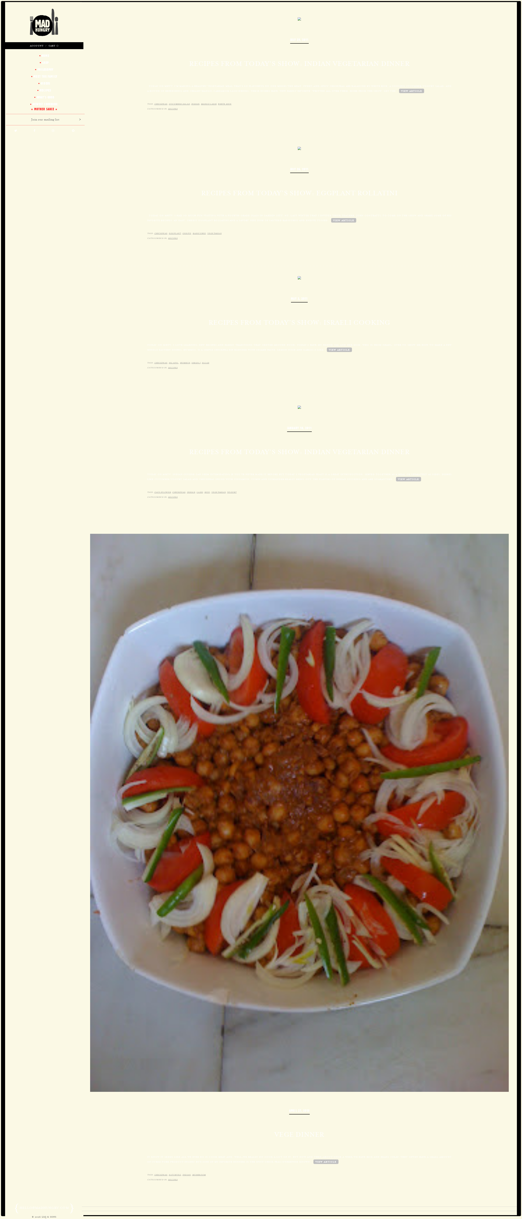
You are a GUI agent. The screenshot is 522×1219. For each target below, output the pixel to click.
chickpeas (160, 104)
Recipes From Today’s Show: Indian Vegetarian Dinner (299, 452)
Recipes (173, 109)
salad (205, 363)
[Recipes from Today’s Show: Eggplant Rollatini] (299, 148)
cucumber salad (179, 104)
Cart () (54, 45)
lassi (200, 492)
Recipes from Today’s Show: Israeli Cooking (299, 322)
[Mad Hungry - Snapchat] (73, 130)
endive (186, 233)
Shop (45, 63)
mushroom (199, 1175)
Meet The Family (45, 76)
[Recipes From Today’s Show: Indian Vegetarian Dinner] (299, 407)
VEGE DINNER (299, 1134)
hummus (185, 363)
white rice (224, 104)
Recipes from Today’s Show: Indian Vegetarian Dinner (299, 63)
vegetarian (214, 233)
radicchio (199, 233)
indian (195, 104)
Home (45, 56)
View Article (411, 91)
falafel (173, 363)
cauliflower (162, 492)
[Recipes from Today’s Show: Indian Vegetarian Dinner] (299, 18)
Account (37, 45)
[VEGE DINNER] (299, 812)
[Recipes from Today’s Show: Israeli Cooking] (299, 277)
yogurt (232, 492)
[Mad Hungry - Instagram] (53, 130)
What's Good (45, 97)
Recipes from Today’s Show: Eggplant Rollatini (299, 193)
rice (207, 492)
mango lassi (209, 104)
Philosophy (45, 69)
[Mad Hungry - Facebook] (34, 130)
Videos (45, 83)
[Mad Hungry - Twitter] (15, 130)
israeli (195, 363)
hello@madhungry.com (44, 1207)
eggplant (175, 233)
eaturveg (175, 1175)
